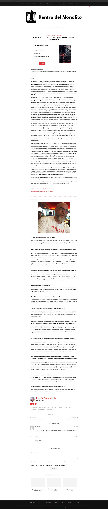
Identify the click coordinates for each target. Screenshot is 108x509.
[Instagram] (91, 1)
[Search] (90, 4)
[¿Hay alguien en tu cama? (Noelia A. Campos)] (38, 482)
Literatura (28, 3)
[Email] (94, 1)
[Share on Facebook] (57, 414)
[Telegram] (97, 1)
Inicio (18, 3)
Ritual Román (33, 409)
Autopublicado (34, 407)
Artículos (48, 3)
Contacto (78, 3)
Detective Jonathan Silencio (44, 407)
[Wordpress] (31, 404)
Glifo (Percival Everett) (70, 489)
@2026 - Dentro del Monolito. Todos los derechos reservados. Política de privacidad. (54, 507)
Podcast (62, 3)
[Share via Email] (61, 414)
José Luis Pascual (52, 41)
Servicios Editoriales (70, 3)
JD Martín (60, 407)
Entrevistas (40, 3)
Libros (65, 407)
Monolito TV (55, 3)
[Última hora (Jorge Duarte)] (54, 482)
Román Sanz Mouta (46, 398)
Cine (22, 3)
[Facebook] (88, 1)
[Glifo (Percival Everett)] (70, 482)
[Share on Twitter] (58, 414)
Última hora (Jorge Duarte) (54, 489)
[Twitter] (90, 1)
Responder (76, 426)
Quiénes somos (85, 3)
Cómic (34, 3)
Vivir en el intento (50, 409)
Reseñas (70, 407)
